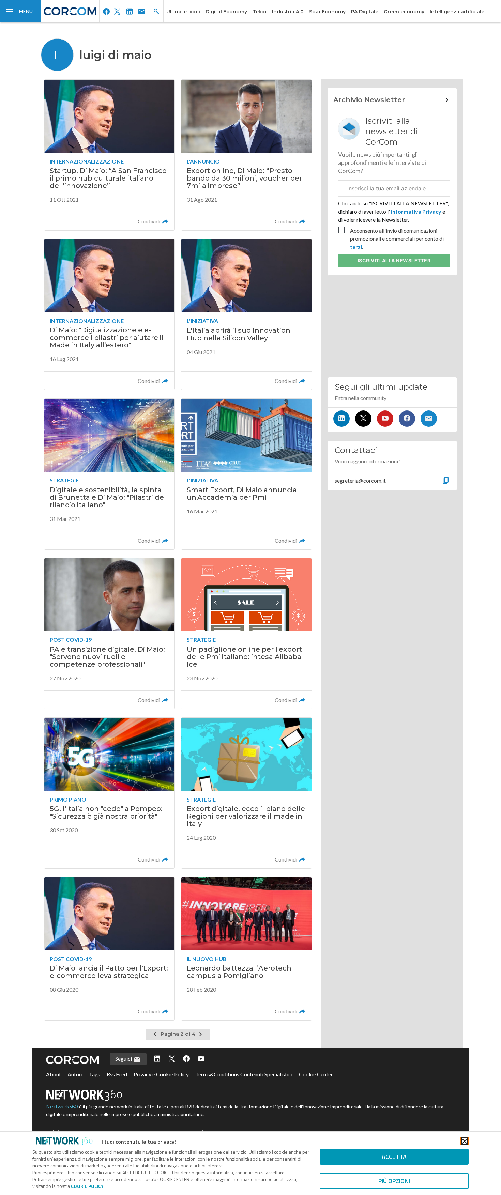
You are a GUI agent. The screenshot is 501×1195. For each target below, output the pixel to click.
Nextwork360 (62, 1107)
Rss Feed (117, 1074)
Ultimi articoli (183, 12)
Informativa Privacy (416, 211)
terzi (356, 247)
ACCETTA (394, 1156)
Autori (74, 1074)
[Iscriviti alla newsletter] (429, 418)
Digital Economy (226, 12)
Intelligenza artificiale (457, 12)
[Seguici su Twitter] (363, 418)
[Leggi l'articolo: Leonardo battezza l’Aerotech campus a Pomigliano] (246, 948)
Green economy (404, 12)
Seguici (124, 1058)
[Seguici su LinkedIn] (341, 418)
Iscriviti (394, 260)
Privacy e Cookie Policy (161, 1074)
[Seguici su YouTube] (385, 418)
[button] (20, 11)
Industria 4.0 (288, 12)
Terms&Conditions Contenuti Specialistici (243, 1074)
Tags (94, 1074)
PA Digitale (364, 12)
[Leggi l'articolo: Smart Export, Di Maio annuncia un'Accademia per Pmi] (246, 474)
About (53, 1074)
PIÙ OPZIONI (394, 1180)
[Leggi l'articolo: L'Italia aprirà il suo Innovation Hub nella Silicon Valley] (246, 314)
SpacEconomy (327, 12)
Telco (260, 12)
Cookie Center (316, 1074)
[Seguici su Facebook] (407, 418)
